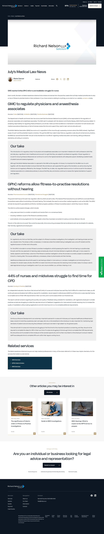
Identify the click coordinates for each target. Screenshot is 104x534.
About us (85, 2)
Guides (32, 5)
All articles (50, 392)
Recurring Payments (65, 516)
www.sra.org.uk (21, 522)
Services (10, 498)
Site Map (71, 516)
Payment (37, 5)
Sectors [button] (26, 5)
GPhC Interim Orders (18, 363)
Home (9, 16)
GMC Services (16, 360)
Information (51, 5)
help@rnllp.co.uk (42, 501)
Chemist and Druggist (41, 194)
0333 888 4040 (83, 6)
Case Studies (44, 5)
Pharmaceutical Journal (20, 194)
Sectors (10, 501)
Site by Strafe (93, 516)
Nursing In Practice (19, 286)
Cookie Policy (53, 516)
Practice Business (42, 114)
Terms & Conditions (77, 516)
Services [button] (20, 5)
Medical (12, 16)
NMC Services (16, 366)
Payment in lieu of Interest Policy (85, 516)
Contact (100, 2)
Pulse (15, 114)
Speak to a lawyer (94, 5)
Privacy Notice (58, 516)
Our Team (90, 2)
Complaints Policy (47, 516)
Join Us (95, 2)
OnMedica (27, 114)
